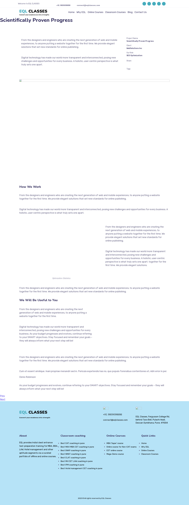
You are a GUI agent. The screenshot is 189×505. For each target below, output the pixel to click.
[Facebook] (144, 4)
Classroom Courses (115, 12)
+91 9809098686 (63, 5)
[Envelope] (164, 4)
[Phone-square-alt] (159, 4)
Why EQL (81, 12)
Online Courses (95, 12)
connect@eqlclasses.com (88, 5)
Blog (130, 12)
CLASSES (33, 11)
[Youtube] (149, 4)
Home (71, 12)
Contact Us (140, 12)
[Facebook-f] (25, 463)
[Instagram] (154, 4)
